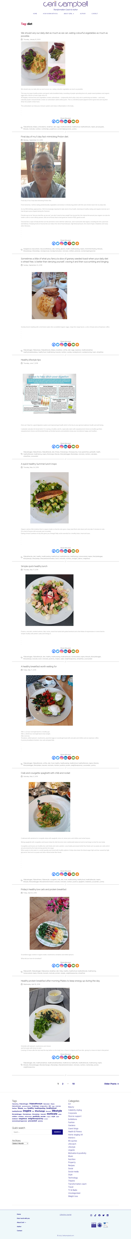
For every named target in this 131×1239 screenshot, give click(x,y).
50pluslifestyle (28, 127)
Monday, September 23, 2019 (33, 140)
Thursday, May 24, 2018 (31, 467)
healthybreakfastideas (30, 352)
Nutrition (71, 1159)
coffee (65, 350)
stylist (57, 1116)
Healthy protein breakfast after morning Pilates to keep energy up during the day (60, 981)
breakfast (50, 127)
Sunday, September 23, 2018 (32, 265)
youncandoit (88, 659)
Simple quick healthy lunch (34, 566)
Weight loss (73, 1196)
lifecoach (48, 1111)
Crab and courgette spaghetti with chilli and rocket (45, 773)
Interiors (71, 1138)
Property (72, 1162)
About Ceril (68, 13)
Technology (73, 1178)
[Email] (73, 121)
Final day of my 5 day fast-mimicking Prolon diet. (45, 136)
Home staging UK (75, 1135)
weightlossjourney (70, 659)
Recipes (71, 1165)
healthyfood (76, 127)
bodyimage (35, 1106)
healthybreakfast (66, 127)
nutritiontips (45, 129)
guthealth (92, 452)
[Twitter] (57, 121)
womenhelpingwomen (64, 129)
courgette (53, 879)
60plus (35, 127)
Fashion (71, 1122)
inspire (93, 127)
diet (55, 127)
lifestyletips (36, 251)
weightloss (86, 558)
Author (82, 13)
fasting (57, 249)
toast (94, 352)
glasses (63, 249)
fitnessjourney (73, 452)
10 (73, 1083)
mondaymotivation (56, 251)
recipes (57, 659)
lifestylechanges (45, 1065)
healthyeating (75, 249)
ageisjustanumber (26, 1106)
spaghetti (81, 882)
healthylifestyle (85, 127)
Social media (73, 1171)
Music (70, 1156)
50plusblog (15, 1104)
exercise (58, 1106)
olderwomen (28, 1116)
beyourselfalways (46, 249)
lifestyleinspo (27, 251)
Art (69, 1104)
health (68, 249)
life (33, 1111)
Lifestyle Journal (65, 1215)
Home (35, 13)
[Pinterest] (69, 121)
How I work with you (50, 13)
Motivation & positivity (77, 1153)
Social (70, 1168)
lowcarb (58, 352)
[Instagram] (61, 121)
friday (61, 971)
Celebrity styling (75, 1110)
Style (70, 1175)
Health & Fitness (75, 1131)
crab (58, 879)
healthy (38, 556)
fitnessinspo (64, 452)
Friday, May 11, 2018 (29, 670)
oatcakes (94, 454)
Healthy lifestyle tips (31, 359)
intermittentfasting (91, 249)
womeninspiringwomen (88, 251)
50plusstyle (45, 879)
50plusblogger (27, 350)
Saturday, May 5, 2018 (30, 776)
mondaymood (44, 251)
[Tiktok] (95, 1215)
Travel (70, 1187)
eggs (58, 127)
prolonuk (77, 251)
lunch (57, 558)
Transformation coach (77, 1184)
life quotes (72, 1141)
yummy (74, 129)
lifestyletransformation (47, 558)
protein (68, 765)
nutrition (38, 129)
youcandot (95, 882)
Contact (95, 13)
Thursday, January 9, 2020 (31, 39)
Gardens (71, 1125)
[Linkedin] (65, 121)
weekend (88, 882)
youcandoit (34, 456)
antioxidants (42, 127)
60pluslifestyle (16, 1106)
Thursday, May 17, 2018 (30, 570)
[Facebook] (54, 121)
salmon (80, 558)
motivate (32, 129)
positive (62, 765)
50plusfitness (37, 452)
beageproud (27, 249)
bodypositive (44, 1106)
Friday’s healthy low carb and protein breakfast (43, 889)
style (53, 1116)
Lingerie (71, 1150)
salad (62, 659)
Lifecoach (72, 1144)
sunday (69, 352)
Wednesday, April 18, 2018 (31, 984)
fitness (57, 452)
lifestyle (25, 129)
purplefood (53, 129)
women (46, 1118)
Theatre (71, 1181)
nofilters (71, 251)
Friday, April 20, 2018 (30, 893)
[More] (77, 121)
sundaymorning (87, 352)
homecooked (83, 556)
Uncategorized (74, 1193)
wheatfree (100, 352)
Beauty (71, 1107)
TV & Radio (72, 1190)
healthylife (74, 1063)
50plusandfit (27, 971)
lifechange (50, 454)
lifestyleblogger (65, 454)
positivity (51, 659)
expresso (78, 350)
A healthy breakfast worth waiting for (39, 666)
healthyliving (51, 352)
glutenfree (85, 452)
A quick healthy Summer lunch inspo (39, 464)
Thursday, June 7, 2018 (30, 363)
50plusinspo (37, 350)
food (79, 452)
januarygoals (100, 127)
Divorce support (75, 1116)
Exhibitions (72, 1119)
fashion (14, 1108)
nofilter (60, 1114)
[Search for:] (31, 1132)
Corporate (72, 1113)
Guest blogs (73, 1128)
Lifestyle (71, 1147)
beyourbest (35, 249)
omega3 (74, 558)
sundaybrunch (76, 352)
